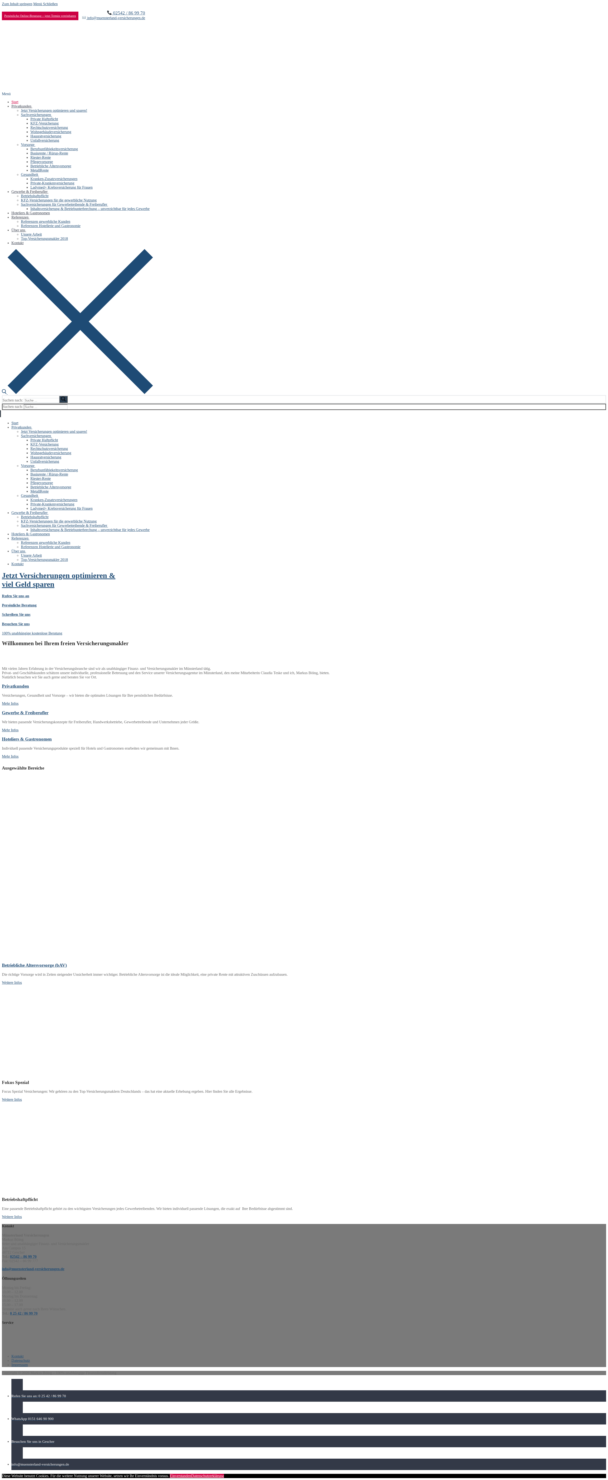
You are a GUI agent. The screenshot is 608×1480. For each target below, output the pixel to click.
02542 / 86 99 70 (128, 12)
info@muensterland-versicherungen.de (115, 18)
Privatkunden (15, 686)
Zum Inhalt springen (17, 4)
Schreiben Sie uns (16, 614)
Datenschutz (20, 1361)
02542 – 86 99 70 (23, 1257)
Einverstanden (180, 1476)
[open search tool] (77, 393)
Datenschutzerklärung (207, 1476)
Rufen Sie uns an (15, 596)
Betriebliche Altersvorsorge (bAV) (34, 965)
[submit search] (63, 399)
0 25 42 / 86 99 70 (24, 1313)
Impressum (19, 1365)
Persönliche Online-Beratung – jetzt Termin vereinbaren (40, 16)
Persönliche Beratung (19, 605)
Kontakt (17, 1356)
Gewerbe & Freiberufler (25, 712)
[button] (32, 633)
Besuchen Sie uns (16, 624)
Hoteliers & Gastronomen (27, 739)
